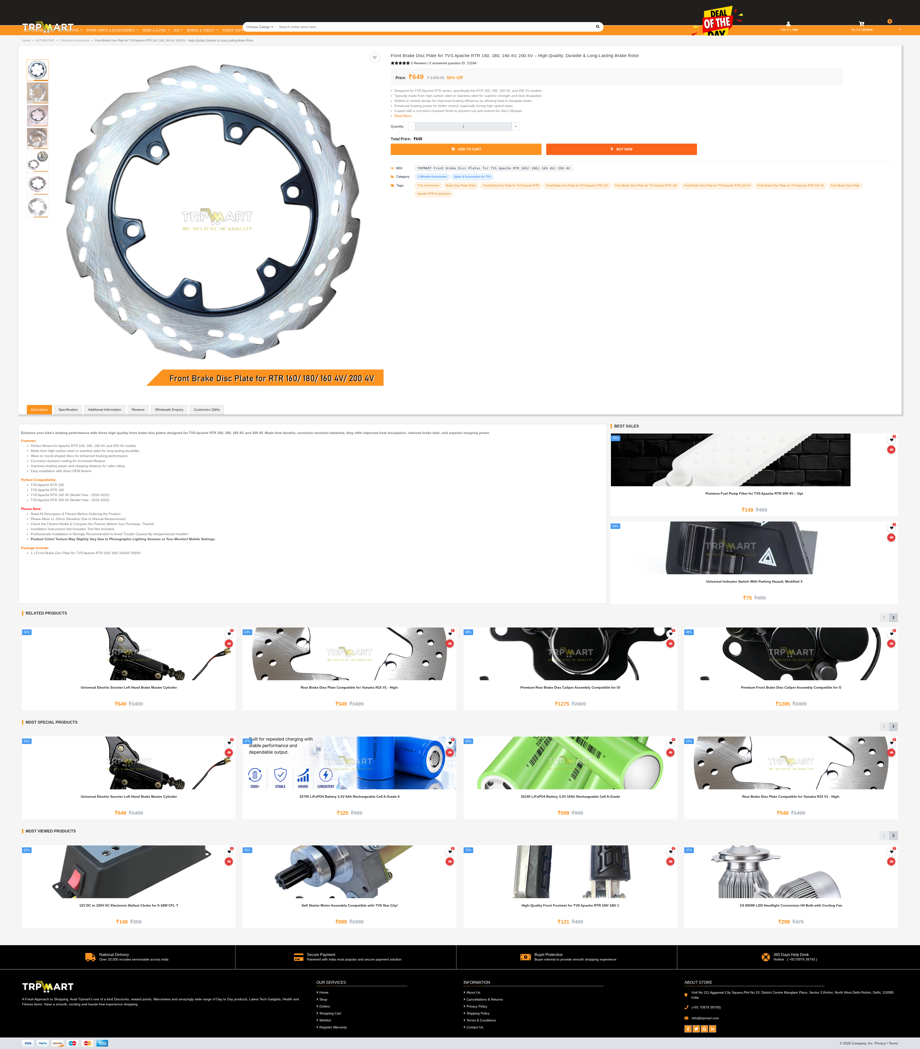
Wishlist (325, 1020)
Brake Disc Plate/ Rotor (461, 185)
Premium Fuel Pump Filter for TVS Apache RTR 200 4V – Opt (754, 493)
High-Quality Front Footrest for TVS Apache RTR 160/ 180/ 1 (570, 905)
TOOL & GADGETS (325, 30)
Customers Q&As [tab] (207, 409)
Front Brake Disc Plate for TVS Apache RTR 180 (646, 185)
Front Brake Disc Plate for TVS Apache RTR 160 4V (717, 185)
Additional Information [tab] (104, 409)
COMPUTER (295, 30)
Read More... (404, 116)
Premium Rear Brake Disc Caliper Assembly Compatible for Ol (570, 687)
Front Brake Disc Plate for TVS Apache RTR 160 (577, 185)
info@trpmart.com (705, 1018)
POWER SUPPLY (235, 30)
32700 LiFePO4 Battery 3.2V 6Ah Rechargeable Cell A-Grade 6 (349, 796)
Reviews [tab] (138, 409)
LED (176, 30)
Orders (324, 1006)
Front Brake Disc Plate (845, 185)
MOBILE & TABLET (201, 30)
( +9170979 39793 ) (802, 959)
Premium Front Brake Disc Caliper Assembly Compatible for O (791, 687)
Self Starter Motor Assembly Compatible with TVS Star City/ (350, 905)
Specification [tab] (68, 409)
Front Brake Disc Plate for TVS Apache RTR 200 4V (790, 185)
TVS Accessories (428, 185)
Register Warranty (333, 1027)
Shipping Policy (477, 1013)
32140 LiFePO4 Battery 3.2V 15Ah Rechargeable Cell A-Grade (570, 796)
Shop (323, 999)
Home (26, 40)
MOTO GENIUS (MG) (39, 30)
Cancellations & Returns (484, 999)
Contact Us (474, 1027)
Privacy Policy (476, 1006)
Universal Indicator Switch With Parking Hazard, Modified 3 (754, 581)
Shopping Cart (330, 1013)
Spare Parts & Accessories (111, 30)
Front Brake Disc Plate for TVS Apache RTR (511, 185)
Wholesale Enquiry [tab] (169, 409)
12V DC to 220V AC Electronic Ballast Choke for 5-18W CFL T (128, 905)
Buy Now (623, 149)
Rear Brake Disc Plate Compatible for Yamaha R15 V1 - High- (350, 687)
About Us (473, 992)
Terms (893, 1043)
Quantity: (397, 126)
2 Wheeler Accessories (75, 40)
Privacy (880, 1043)
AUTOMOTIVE (69, 30)
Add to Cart (469, 149)
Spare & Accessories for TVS (472, 176)
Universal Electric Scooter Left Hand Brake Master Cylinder (129, 687)
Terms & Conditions (481, 1020)
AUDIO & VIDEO (267, 30)
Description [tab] (39, 409)
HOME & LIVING (154, 30)
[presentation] (884, 617)
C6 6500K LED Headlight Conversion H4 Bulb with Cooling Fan (791, 905)
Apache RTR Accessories (433, 193)
